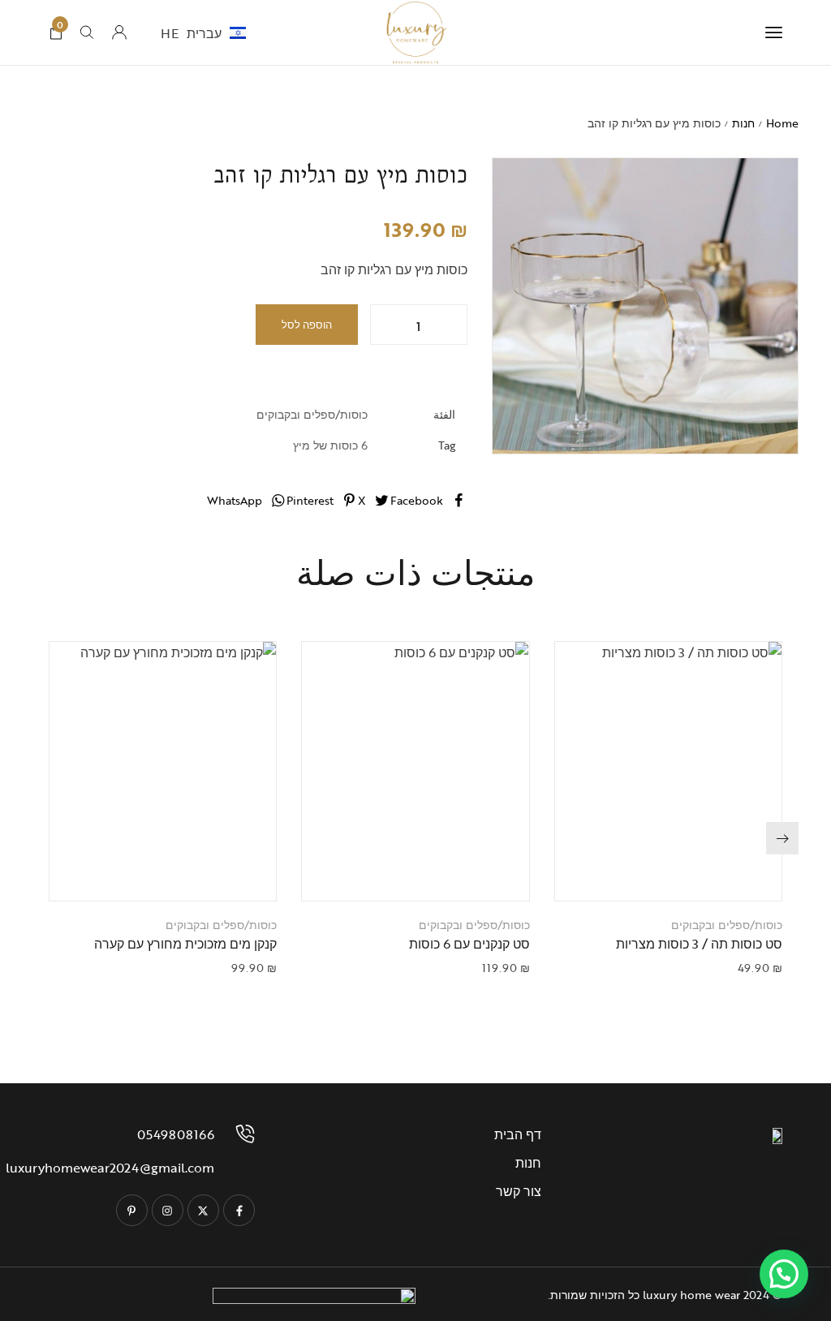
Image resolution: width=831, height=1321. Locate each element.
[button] (647, 872)
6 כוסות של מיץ (330, 445)
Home (782, 122)
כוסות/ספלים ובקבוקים (312, 414)
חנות (743, 122)
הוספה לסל (307, 324)
